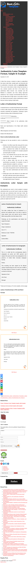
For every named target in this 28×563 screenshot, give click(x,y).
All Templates (6, 15)
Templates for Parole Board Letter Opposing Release (14, 508)
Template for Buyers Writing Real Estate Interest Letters (14, 553)
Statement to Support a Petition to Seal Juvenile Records (14, 505)
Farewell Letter (9, 47)
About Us (5, 466)
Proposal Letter (9, 43)
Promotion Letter (9, 57)
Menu (2, 10)
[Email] (14, 379)
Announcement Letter (10, 56)
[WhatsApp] (14, 388)
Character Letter (9, 35)
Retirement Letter (9, 34)
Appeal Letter (8, 50)
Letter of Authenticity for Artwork (16, 397)
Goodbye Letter (9, 48)
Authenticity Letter (7, 396)
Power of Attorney (9, 17)
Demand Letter (9, 49)
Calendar (7, 25)
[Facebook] (14, 375)
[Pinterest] (14, 381)
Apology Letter (9, 39)
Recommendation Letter (8, 14)
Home (4, 12)
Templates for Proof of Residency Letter (11, 507)
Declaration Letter (9, 51)
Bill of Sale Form (9, 19)
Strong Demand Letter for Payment (10, 548)
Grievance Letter (9, 55)
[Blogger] (14, 392)
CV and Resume (9, 21)
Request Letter (9, 28)
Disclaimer (5, 63)
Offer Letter (8, 41)
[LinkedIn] (14, 386)
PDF (13, 332)
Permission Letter (9, 42)
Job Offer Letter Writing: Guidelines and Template (13, 543)
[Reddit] (14, 390)
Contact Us (5, 64)
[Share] (14, 394)
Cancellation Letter (10, 31)
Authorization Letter (10, 37)
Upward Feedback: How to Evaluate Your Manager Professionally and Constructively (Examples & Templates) (15, 490)
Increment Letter (9, 61)
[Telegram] (14, 383)
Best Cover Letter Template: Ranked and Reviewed (13, 504)
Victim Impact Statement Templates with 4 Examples (14, 515)
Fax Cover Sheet (9, 18)
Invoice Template (9, 23)
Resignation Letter (9, 30)
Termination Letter (9, 32)
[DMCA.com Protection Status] (4, 458)
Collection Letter (9, 54)
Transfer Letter (9, 44)
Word (15, 332)
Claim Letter (8, 62)
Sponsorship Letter (9, 36)
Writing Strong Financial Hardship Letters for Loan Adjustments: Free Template (13, 542)
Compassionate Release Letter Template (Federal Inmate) (15, 514)
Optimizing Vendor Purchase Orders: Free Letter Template (15, 549)
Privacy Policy (6, 468)
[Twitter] (14, 377)
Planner (7, 22)
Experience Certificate (10, 16)
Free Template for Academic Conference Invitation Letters (15, 528)
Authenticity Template (18, 396)
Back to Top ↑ (3, 561)
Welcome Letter (9, 45)
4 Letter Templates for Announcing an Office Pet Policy (14, 547)
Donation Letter (9, 52)
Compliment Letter (9, 59)
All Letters (5, 27)
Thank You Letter (9, 29)
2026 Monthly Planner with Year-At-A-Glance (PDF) (14, 498)
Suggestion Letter (9, 58)
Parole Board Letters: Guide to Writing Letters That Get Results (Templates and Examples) (14, 492)
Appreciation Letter (10, 38)
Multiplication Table (10, 24)
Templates (5, 66)
